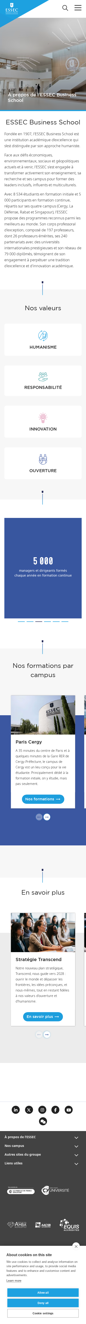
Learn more (13, 1280)
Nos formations (39, 799)
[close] (76, 1246)
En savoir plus (40, 1016)
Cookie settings (43, 1313)
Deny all (43, 1303)
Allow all (43, 1292)
